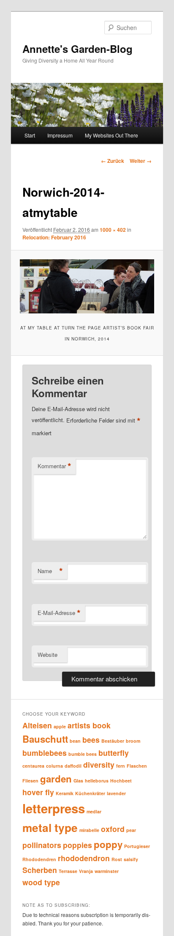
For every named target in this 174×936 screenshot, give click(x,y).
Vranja (86, 871)
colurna (54, 766)
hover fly (38, 792)
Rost (116, 859)
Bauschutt (45, 739)
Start (29, 135)
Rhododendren (39, 859)
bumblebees (44, 752)
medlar (94, 811)
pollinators (41, 845)
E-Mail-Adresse (59, 613)
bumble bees (82, 754)
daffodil (73, 766)
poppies (77, 845)
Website (47, 655)
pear (131, 830)
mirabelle (89, 830)
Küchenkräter (90, 793)
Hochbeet (121, 780)
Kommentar (54, 466)
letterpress (53, 808)
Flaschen (137, 766)
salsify (131, 859)
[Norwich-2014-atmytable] (87, 286)
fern (120, 766)
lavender (116, 793)
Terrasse (68, 871)
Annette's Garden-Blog (77, 48)
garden (56, 778)
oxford (113, 828)
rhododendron (84, 858)
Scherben (39, 870)
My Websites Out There (111, 135)
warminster (107, 871)
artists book (89, 725)
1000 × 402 (113, 229)
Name (50, 571)
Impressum (60, 135)
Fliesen (30, 780)
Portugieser (137, 846)
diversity (98, 764)
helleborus (97, 780)
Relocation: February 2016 (54, 237)
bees (91, 739)
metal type (50, 827)
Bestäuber (112, 741)
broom (133, 741)
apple (60, 726)
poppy (108, 844)
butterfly (113, 752)
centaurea (33, 766)
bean (75, 741)
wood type (41, 882)
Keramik (64, 793)
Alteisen (37, 725)
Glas (78, 780)
